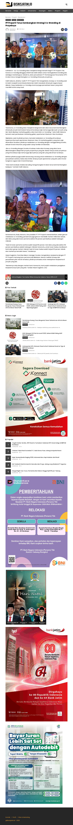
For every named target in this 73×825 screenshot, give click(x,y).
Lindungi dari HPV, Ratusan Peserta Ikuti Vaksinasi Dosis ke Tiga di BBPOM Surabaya (57, 305)
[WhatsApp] (65, 283)
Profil (14, 817)
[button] (66, 4)
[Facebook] (55, 283)
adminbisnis (13, 29)
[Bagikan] (65, 29)
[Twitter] (59, 283)
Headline (8, 20)
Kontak (8, 817)
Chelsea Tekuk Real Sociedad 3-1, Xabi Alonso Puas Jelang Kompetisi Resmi (36, 450)
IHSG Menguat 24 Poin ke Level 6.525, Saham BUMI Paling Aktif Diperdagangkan (36, 305)
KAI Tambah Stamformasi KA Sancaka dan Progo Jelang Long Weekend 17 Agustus (39, 464)
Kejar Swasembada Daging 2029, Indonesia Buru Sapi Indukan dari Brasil (35, 457)
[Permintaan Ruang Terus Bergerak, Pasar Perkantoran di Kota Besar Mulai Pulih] (15, 296)
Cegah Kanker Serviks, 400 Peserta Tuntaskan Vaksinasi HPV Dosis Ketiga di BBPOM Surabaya (39, 444)
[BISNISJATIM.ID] (19, 4)
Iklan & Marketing (24, 817)
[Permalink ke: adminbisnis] (8, 29)
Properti (14, 20)
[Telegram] (62, 283)
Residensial (20, 20)
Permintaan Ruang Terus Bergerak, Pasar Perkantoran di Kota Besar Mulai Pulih (15, 305)
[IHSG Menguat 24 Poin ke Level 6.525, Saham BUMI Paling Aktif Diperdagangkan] (36, 296)
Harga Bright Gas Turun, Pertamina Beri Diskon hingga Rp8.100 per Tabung (36, 471)
